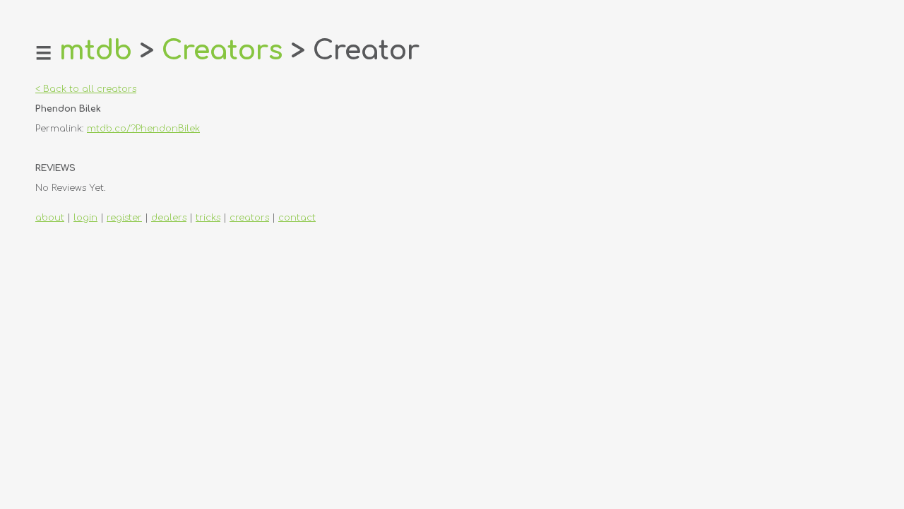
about (49, 218)
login (85, 218)
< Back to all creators (85, 89)
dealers (168, 218)
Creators (222, 50)
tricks (208, 218)
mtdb (95, 50)
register (124, 218)
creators (249, 218)
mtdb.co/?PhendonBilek (143, 129)
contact (297, 218)
